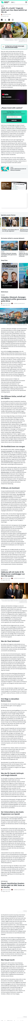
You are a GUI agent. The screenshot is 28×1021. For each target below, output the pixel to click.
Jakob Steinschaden (7, 14)
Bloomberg (10, 341)
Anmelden (14, 120)
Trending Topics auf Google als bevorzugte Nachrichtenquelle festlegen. (14, 47)
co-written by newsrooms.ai (19, 303)
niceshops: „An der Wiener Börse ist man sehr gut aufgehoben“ (10, 230)
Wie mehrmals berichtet (14, 61)
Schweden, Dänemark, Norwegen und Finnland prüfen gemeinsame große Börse (9, 255)
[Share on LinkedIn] (9, 19)
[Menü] (26, 2)
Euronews (3, 341)
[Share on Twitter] (5, 19)
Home (12, 2)
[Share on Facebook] (2, 19)
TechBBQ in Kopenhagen (13, 351)
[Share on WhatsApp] (13, 19)
